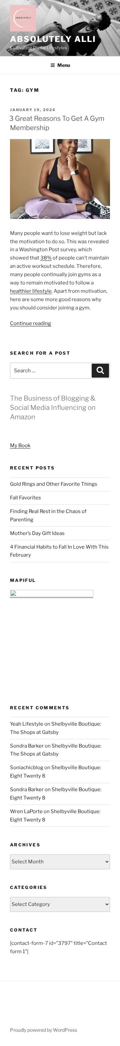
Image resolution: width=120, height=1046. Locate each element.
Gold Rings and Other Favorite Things (53, 484)
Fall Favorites (25, 498)
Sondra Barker (27, 746)
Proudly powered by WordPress (43, 1030)
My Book (20, 445)
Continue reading (30, 323)
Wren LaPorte (26, 811)
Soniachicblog (26, 768)
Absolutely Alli (53, 39)
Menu (63, 65)
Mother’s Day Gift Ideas (37, 533)
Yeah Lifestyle (26, 724)
